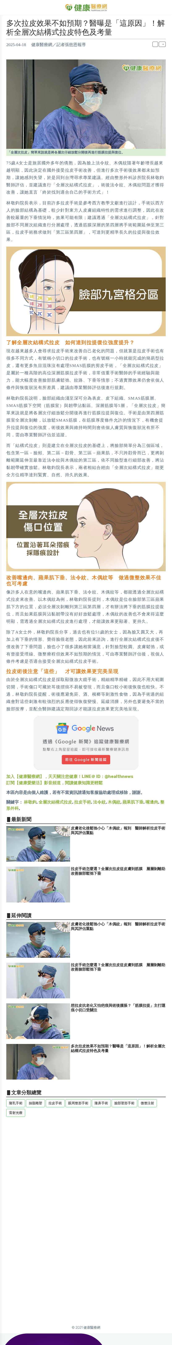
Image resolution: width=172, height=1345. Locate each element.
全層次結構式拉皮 (55, 801)
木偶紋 (114, 801)
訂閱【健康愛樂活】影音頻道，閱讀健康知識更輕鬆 (54, 782)
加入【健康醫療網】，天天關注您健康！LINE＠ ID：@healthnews (69, 776)
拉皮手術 (82, 801)
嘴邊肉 (152, 801)
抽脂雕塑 (35, 1103)
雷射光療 (15, 1113)
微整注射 (147, 1103)
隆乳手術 (15, 1103)
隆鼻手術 (101, 1103)
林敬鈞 (30, 801)
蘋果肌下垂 (132, 801)
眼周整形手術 (78, 1103)
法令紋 (99, 801)
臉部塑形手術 (124, 1103)
